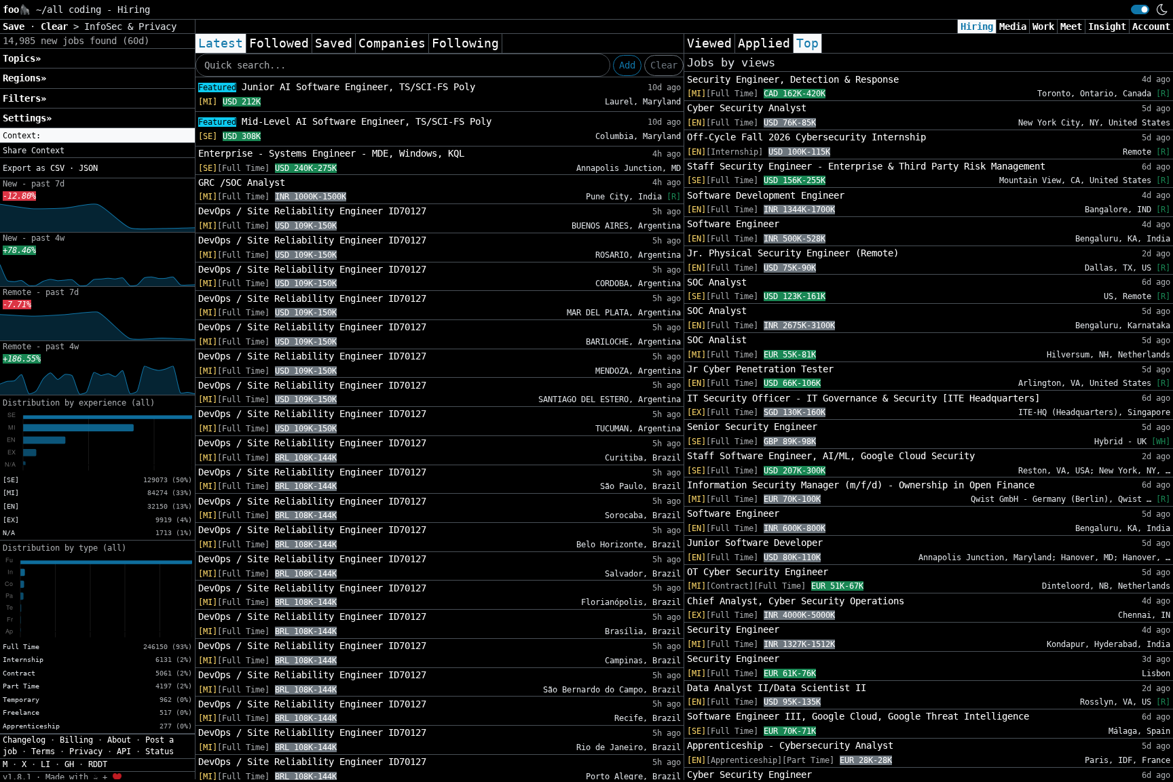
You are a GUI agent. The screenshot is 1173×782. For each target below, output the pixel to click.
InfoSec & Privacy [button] (130, 26)
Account (1151, 26)
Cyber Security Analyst (746, 107)
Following (465, 43)
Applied (764, 43)
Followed (279, 43)
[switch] (1140, 9)
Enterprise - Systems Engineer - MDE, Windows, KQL (331, 153)
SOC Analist (717, 339)
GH (69, 764)
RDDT (97, 764)
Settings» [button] (27, 118)
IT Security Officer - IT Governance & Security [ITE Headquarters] (863, 398)
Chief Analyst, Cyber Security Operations (795, 600)
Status (159, 751)
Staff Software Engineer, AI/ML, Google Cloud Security (831, 455)
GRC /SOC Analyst (241, 182)
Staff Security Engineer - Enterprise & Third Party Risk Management (866, 166)
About (119, 740)
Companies (392, 43)
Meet (1071, 26)
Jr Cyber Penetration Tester (760, 369)
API (124, 751)
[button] (97, 135)
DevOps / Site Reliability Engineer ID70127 (312, 211)
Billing (76, 740)
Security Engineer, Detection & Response (793, 79)
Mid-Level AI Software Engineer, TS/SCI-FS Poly (344, 121)
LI (45, 764)
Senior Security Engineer (752, 426)
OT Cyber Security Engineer (757, 571)
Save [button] (16, 26)
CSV (57, 168)
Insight (1107, 26)
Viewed (709, 43)
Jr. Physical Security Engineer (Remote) (793, 253)
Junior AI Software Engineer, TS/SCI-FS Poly (336, 86)
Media (1012, 26)
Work (1043, 26)
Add (627, 65)
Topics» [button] (22, 58)
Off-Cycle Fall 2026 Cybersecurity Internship (806, 137)
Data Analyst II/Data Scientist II (776, 687)
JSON (88, 168)
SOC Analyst (717, 282)
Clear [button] (57, 26)
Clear (663, 65)
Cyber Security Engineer (749, 774)
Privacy (86, 751)
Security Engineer (733, 629)
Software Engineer (733, 223)
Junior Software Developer (755, 542)
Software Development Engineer (765, 195)
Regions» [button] (24, 78)
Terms (43, 751)
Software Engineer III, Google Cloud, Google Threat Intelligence (858, 716)
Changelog (24, 740)
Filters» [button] (24, 98)
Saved (333, 43)
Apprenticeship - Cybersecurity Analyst (790, 745)
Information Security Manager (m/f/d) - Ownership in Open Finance (861, 485)
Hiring (977, 26)
